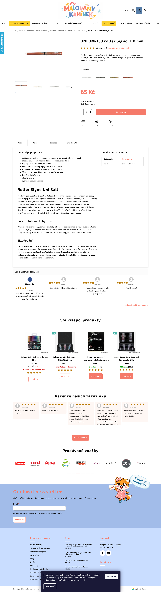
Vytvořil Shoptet (141, 589)
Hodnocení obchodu (39, 569)
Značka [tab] (72, 143)
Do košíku (122, 112)
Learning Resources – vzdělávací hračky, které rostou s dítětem (78, 545)
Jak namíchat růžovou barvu (76, 560)
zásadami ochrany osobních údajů (49, 513)
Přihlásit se (19, 519)
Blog (32, 558)
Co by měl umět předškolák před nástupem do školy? (78, 553)
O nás (32, 562)
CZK (124, 10)
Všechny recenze (80, 437)
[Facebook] (102, 553)
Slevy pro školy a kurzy (40, 548)
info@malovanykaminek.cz (111, 545)
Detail (33, 379)
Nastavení (50, 586)
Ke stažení (34, 555)
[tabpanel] (20, 463)
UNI (82, 37)
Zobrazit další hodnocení (136, 305)
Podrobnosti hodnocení (118, 48)
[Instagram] (108, 553)
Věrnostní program (38, 551)
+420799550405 (106, 547)
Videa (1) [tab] (36, 143)
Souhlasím (111, 576)
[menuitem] (4, 23)
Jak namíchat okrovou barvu (76, 567)
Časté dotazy (36, 545)
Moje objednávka (37, 579)
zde (84, 580)
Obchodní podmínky (39, 572)
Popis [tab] (20, 143)
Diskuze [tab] (53, 143)
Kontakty (34, 565)
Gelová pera (127, 159)
